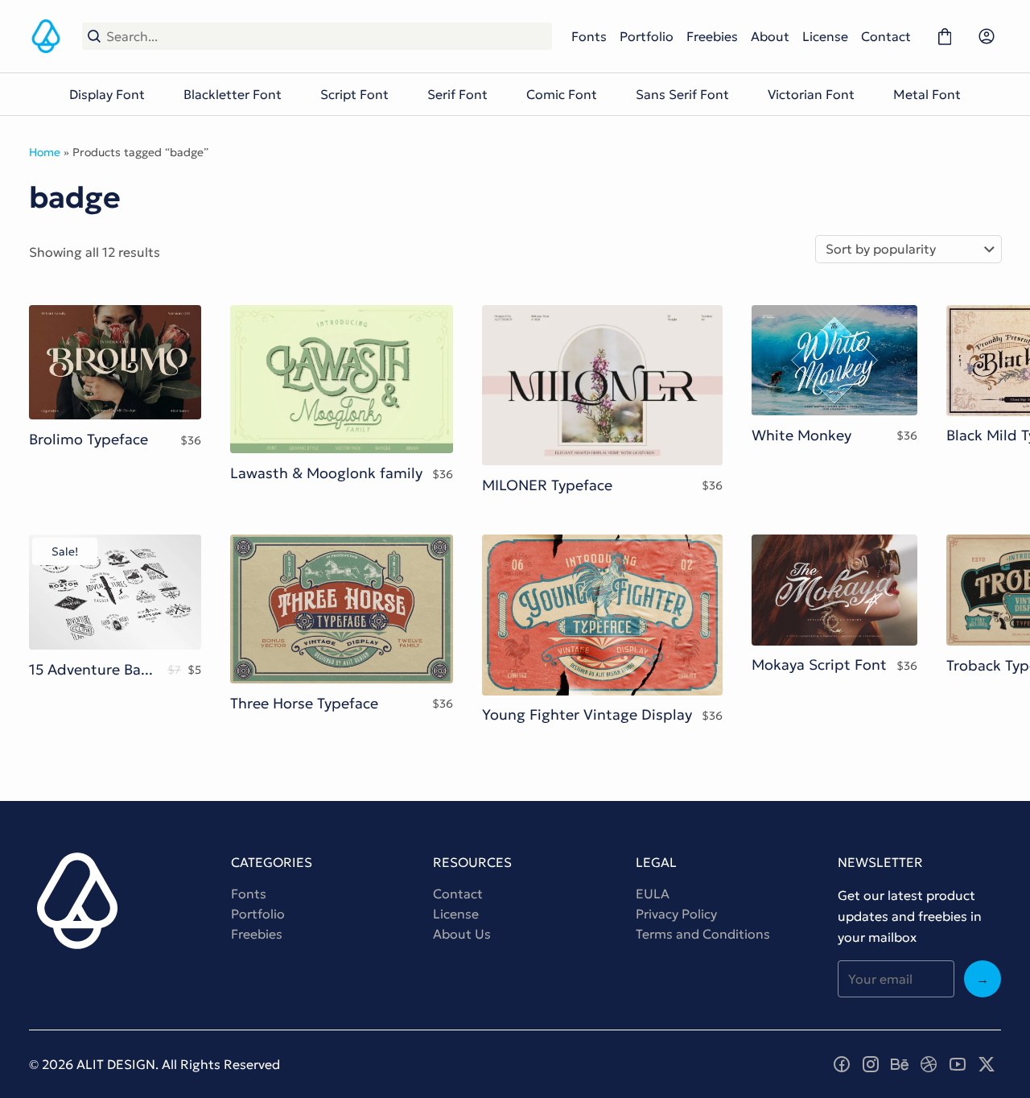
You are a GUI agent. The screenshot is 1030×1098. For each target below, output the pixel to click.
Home (44, 152)
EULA (653, 893)
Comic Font (561, 94)
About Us (462, 934)
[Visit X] (986, 1064)
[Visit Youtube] (957, 1064)
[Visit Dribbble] (928, 1064)
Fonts (589, 36)
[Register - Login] (986, 36)
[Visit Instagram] (870, 1064)
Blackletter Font (232, 94)
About (770, 36)
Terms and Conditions (703, 934)
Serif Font (457, 94)
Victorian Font (811, 94)
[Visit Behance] (899, 1064)
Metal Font (927, 94)
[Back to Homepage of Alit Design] (46, 36)
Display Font (107, 94)
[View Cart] (944, 36)
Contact (886, 36)
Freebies (712, 36)
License (825, 36)
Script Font (354, 94)
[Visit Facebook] (841, 1064)
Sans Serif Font (682, 94)
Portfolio (647, 36)
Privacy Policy (676, 914)
